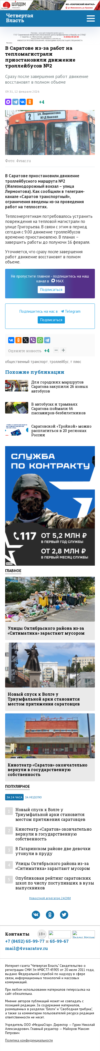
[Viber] (33, 340)
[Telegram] (15, 102)
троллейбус (59, 361)
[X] (26, 340)
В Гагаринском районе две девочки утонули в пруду (53, 851)
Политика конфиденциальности (29, 1040)
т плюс (75, 361)
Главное (13, 570)
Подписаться (51, 289)
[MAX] (8, 102)
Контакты (17, 934)
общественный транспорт (26, 361)
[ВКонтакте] (22, 102)
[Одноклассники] (30, 102)
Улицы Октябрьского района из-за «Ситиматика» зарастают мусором (52, 866)
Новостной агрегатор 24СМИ (50, 898)
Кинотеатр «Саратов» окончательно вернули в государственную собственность (53, 834)
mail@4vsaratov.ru (26, 948)
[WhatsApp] (40, 340)
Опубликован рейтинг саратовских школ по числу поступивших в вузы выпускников (54, 883)
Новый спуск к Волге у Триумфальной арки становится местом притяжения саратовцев (50, 814)
